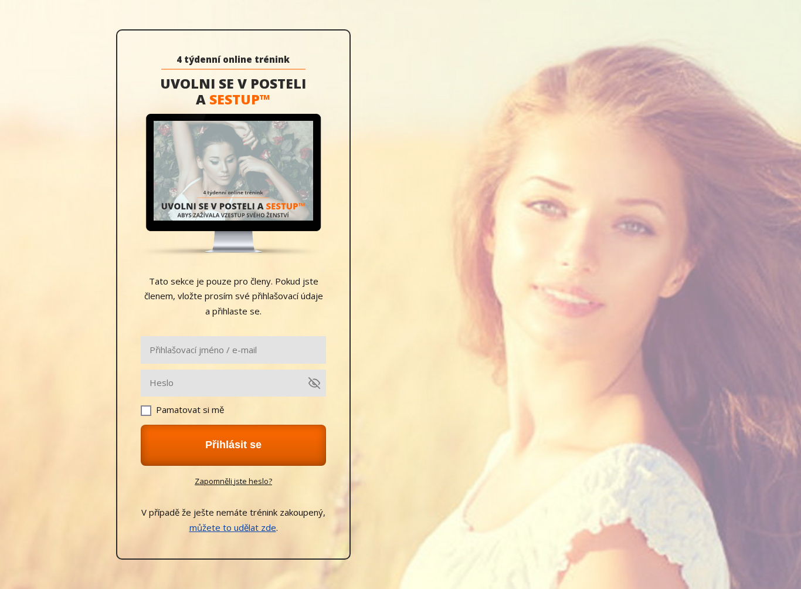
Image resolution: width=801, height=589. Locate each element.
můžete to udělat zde (232, 527)
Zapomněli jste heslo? (233, 481)
